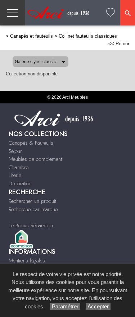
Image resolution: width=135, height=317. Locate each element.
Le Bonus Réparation (31, 225)
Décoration (20, 183)
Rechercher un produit (32, 201)
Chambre (18, 167)
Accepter (98, 306)
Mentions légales (27, 261)
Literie (15, 175)
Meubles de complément (35, 159)
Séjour (15, 151)
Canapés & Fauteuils (31, 143)
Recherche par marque (33, 209)
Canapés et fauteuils (31, 36)
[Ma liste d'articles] (110, 12)
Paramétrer (65, 306)
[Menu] (12, 12)
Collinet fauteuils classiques (88, 36)
